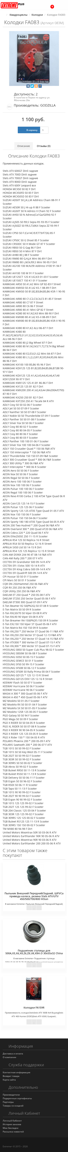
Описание (23, 146)
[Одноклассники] (36, 86)
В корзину (31, 130)
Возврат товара (11, 1076)
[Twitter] (32, 86)
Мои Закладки (10, 1128)
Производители (11, 1094)
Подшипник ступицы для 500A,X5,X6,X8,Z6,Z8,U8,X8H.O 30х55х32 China (34, 952)
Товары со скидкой (13, 1105)
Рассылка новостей (13, 1131)
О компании (9, 1057)
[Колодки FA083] (34, 58)
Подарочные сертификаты (17, 1098)
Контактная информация (16, 1072)
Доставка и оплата (13, 1053)
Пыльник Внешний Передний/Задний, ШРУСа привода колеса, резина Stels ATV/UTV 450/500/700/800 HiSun (34, 896)
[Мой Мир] (40, 86)
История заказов (12, 1124)
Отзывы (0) (43, 146)
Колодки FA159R (34, 1007)
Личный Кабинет (12, 1120)
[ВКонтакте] (28, 86)
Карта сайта (9, 1079)
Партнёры (8, 1102)
